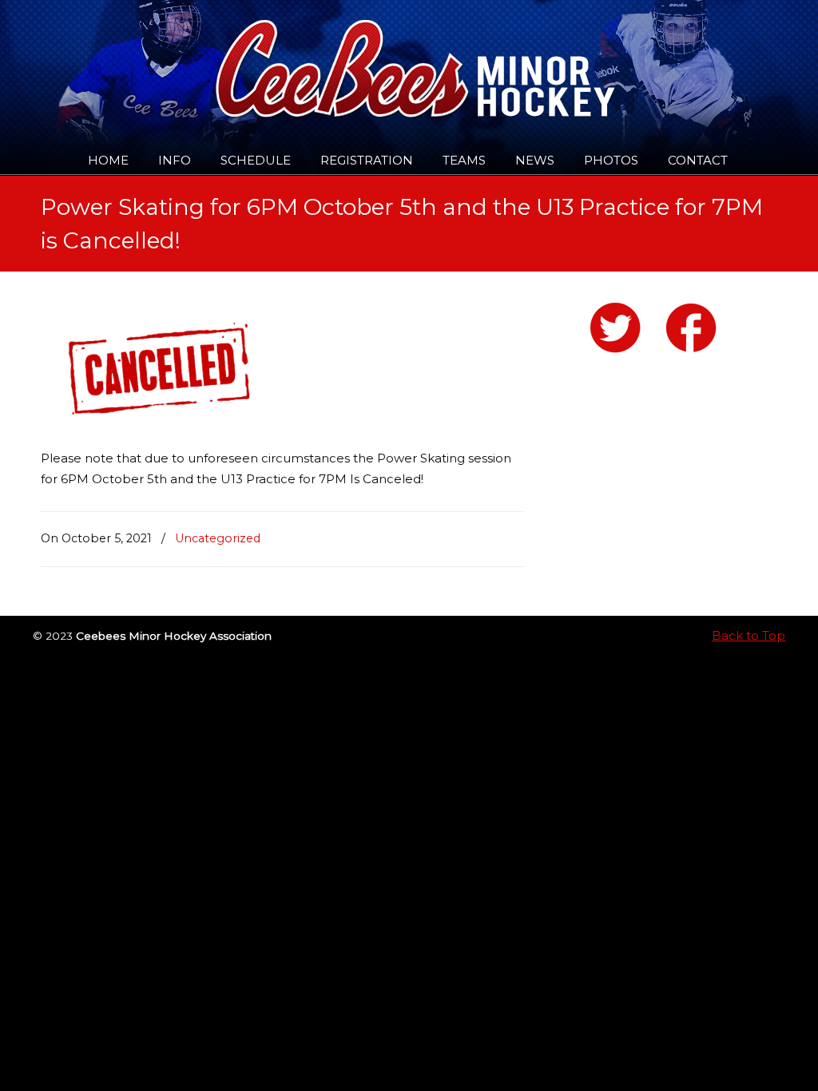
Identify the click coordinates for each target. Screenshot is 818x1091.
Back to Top (748, 635)
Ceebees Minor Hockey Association (204, 57)
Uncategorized (217, 538)
